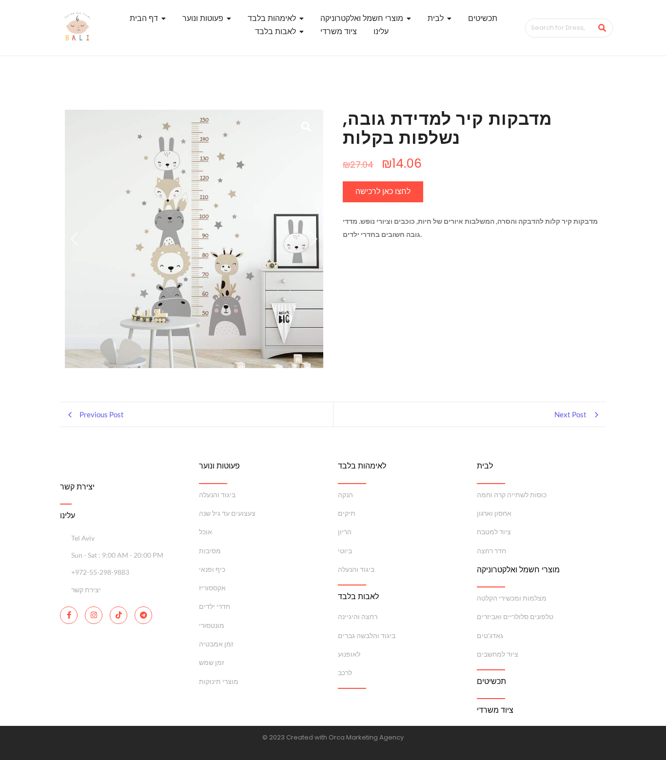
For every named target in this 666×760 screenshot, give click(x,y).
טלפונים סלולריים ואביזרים (515, 616)
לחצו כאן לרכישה (383, 191)
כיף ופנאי (212, 569)
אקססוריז (212, 588)
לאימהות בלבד (362, 465)
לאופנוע (349, 654)
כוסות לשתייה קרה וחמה (512, 494)
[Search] (602, 28)
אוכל (205, 531)
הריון (345, 531)
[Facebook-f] (69, 615)
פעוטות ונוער (219, 465)
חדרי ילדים (214, 606)
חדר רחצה (491, 550)
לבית (485, 465)
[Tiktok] (118, 615)
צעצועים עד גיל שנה (227, 513)
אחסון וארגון (494, 513)
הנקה (345, 494)
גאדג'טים (490, 635)
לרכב (345, 672)
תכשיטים (491, 681)
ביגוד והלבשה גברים (366, 635)
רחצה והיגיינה (357, 616)
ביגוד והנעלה (217, 494)
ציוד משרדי (495, 710)
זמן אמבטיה (216, 644)
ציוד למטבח (494, 531)
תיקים (346, 513)
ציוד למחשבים (497, 654)
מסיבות (210, 550)
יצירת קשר (77, 486)
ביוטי (345, 550)
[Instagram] (93, 615)
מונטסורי (211, 625)
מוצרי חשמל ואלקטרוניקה (518, 569)
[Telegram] (143, 615)
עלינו (67, 515)
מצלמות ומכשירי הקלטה (512, 598)
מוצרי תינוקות (218, 681)
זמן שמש (211, 662)
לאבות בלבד (358, 596)
